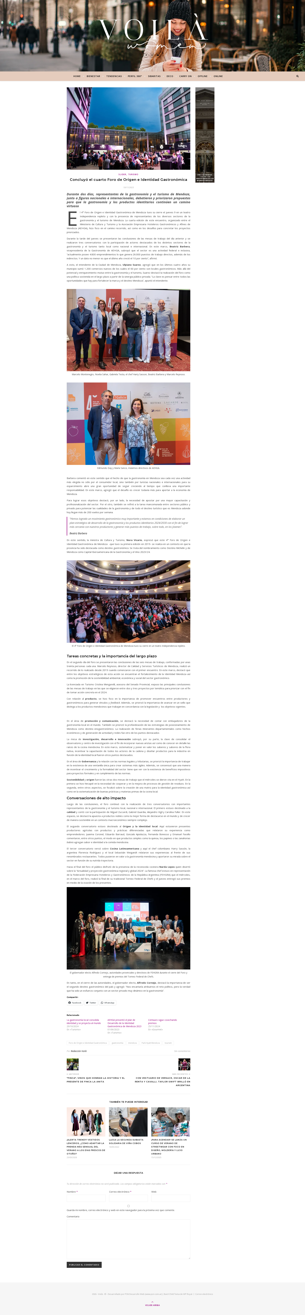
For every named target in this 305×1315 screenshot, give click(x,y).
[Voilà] (152, 31)
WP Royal (187, 1294)
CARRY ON (185, 76)
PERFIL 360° (135, 76)
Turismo (133, 174)
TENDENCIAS (114, 76)
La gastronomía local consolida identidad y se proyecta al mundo (84, 1021)
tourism (168, 1043)
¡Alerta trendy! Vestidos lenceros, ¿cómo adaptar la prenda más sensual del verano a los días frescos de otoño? (86, 1147)
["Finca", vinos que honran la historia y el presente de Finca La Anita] (73, 1064)
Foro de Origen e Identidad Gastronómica (88, 1043)
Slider (122, 174)
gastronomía (117, 1043)
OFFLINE (203, 76)
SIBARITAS (154, 76)
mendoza (132, 1043)
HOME (77, 76)
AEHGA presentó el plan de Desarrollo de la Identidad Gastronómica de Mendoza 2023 (124, 1023)
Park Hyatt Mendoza (151, 1043)
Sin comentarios (182, 1051)
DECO (170, 76)
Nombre (72, 1191)
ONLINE (218, 76)
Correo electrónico (120, 1191)
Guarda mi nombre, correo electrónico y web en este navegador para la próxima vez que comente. (121, 1210)
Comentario (73, 1216)
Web (153, 1191)
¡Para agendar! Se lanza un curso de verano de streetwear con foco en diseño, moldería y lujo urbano (169, 1147)
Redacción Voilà (79, 1051)
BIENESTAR (93, 76)
